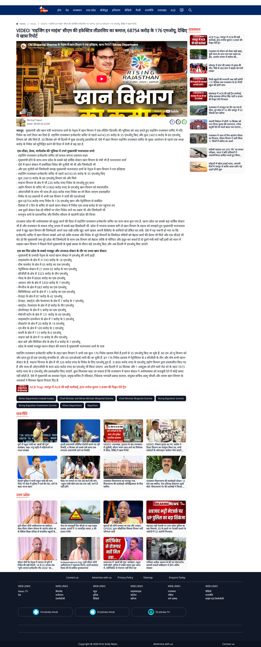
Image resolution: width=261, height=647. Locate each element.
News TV (23, 591)
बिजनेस (59, 591)
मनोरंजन (59, 595)
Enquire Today (177, 577)
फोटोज (133, 595)
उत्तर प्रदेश (91, 10)
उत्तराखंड (162, 10)
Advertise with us (102, 577)
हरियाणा (116, 10)
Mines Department (72, 405)
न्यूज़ (95, 591)
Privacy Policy (125, 577)
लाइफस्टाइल (135, 591)
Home (23, 23)
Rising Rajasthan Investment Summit (37, 405)
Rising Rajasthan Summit (171, 398)
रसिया (170, 595)
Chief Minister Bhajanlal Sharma (135, 398)
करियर (133, 598)
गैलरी (138, 10)
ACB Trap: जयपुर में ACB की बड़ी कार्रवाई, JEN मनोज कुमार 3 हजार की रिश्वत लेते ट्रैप (78, 387)
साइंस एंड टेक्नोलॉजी (214, 598)
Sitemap (148, 577)
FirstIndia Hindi (49, 612)
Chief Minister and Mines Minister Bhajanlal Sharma (86, 398)
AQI (173, 10)
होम (59, 10)
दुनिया (95, 595)
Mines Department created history (36, 398)
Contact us (72, 577)
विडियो (96, 598)
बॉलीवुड (104, 10)
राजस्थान (77, 10)
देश (67, 10)
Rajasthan (93, 405)
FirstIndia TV (163, 612)
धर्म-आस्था (172, 598)
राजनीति (149, 10)
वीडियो (128, 10)
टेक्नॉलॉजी (60, 598)
